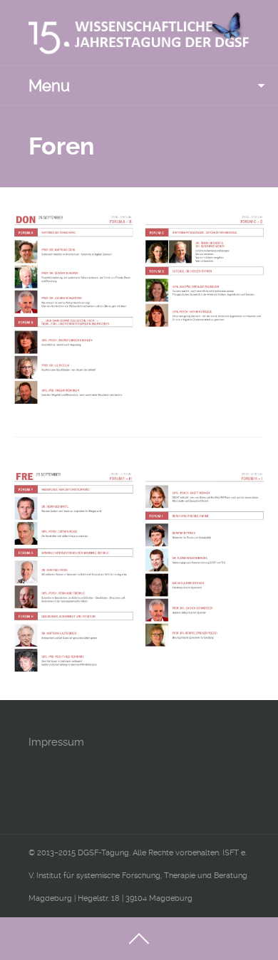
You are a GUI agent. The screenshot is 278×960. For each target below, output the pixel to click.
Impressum (56, 742)
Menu (49, 85)
